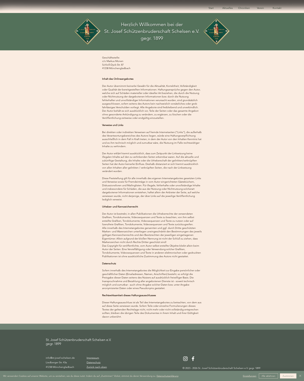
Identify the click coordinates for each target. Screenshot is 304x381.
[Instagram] (185, 359)
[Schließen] (300, 375)
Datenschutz (94, 362)
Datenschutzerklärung (167, 376)
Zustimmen (288, 376)
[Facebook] (193, 359)
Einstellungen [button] (249, 376)
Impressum (93, 357)
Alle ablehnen (268, 376)
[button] (244, 8)
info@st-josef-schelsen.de (60, 357)
